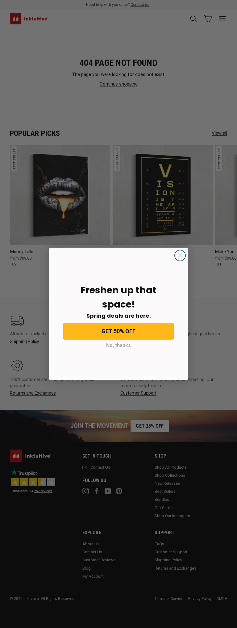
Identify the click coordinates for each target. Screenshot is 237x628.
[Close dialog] (180, 255)
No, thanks (118, 345)
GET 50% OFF (118, 331)
